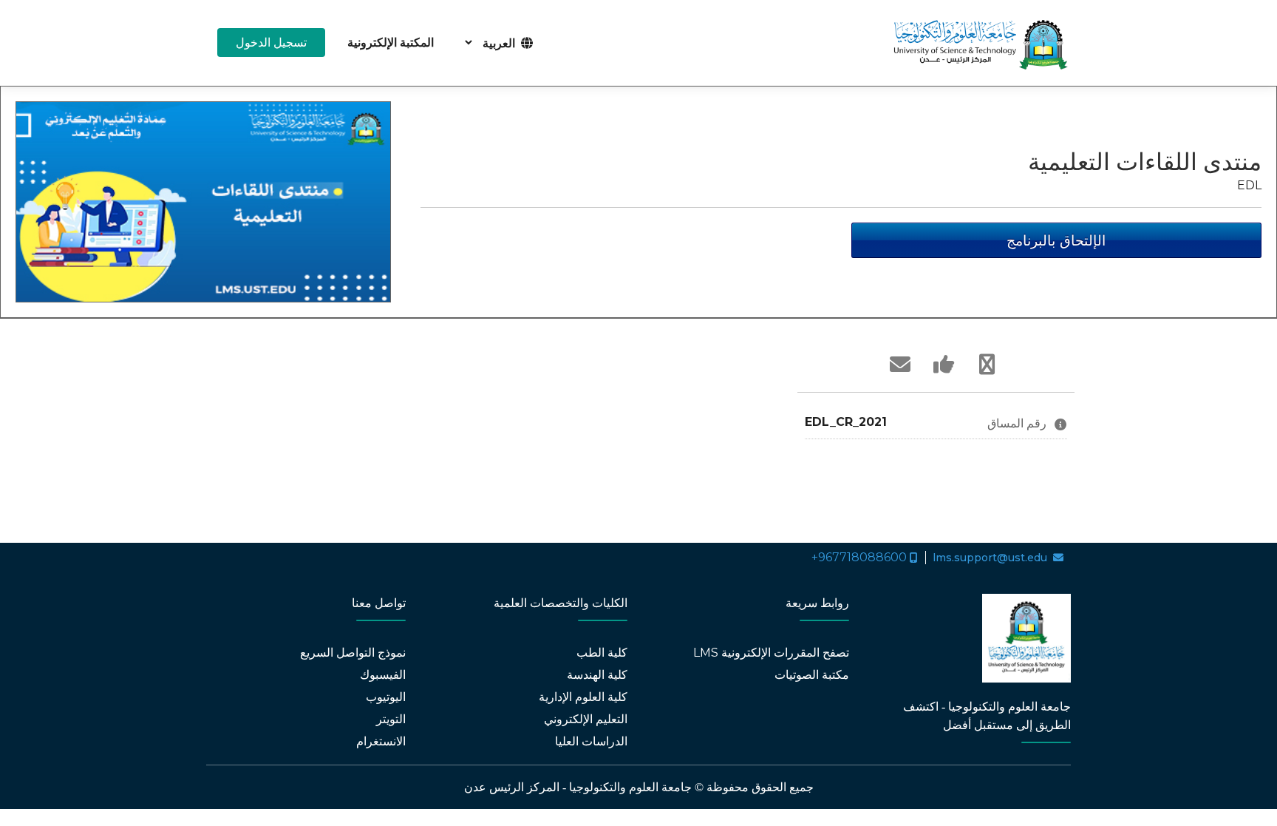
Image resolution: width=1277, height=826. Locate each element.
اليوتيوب (386, 697)
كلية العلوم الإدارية (583, 697)
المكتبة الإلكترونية (390, 42)
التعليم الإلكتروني (585, 719)
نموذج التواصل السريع (353, 653)
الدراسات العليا (589, 741)
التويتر (391, 719)
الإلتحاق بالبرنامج (1056, 240)
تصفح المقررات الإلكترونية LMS (771, 653)
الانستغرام (381, 741)
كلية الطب (601, 653)
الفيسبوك (383, 675)
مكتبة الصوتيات (811, 675)
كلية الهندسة (597, 675)
